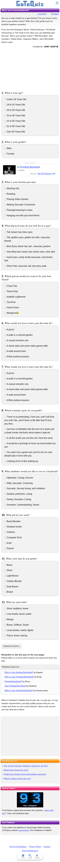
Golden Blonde (14, 581)
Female (10, 154)
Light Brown (12, 576)
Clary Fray (11, 286)
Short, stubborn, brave (17, 608)
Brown (9, 592)
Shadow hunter (14, 526)
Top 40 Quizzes (44, 173)
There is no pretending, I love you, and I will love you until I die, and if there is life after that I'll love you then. (29, 420)
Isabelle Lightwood (15, 297)
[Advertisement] (30, 69)
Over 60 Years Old (15, 131)
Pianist (10, 548)
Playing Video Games (17, 199)
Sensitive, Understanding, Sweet (22, 505)
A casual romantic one (17, 340)
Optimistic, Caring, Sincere (19, 478)
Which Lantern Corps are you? (17, 778)
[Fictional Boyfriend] (9, 169)
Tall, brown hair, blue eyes (19, 232)
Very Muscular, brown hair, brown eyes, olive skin (30, 252)
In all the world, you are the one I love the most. (29, 438)
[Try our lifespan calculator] (30, 799)
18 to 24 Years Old (15, 104)
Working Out (12, 188)
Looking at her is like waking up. (22, 461)
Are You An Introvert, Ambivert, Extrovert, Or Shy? (26, 766)
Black (9, 565)
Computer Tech (14, 537)
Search (30, 858)
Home (23, 858)
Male (9, 148)
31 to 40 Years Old (15, 115)
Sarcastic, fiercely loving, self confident (25, 488)
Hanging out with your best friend (22, 215)
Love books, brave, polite (18, 614)
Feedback (55, 14)
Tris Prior (11, 302)
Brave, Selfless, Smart (17, 625)
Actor (9, 543)
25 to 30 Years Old (15, 110)
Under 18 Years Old (16, 99)
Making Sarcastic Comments (20, 204)
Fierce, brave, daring (16, 635)
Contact (47, 846)
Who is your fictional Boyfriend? (18, 672)
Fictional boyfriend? (13, 681)
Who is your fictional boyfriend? (18, 690)
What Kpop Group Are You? (16, 770)
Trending (36, 858)
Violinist (10, 532)
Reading (10, 194)
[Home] (30, 4)
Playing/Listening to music (19, 210)
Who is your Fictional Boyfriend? (19, 677)
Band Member (13, 521)
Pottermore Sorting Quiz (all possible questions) (25, 774)
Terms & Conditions (18, 846)
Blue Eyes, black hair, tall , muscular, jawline (28, 246)
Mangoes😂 (12, 313)
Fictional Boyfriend (30, 167)
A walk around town (16, 351)
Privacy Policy (35, 846)
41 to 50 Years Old (15, 121)
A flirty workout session (17, 356)
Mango (10, 619)
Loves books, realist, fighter (20, 630)
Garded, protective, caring (19, 494)
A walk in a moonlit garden (19, 335)
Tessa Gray (12, 291)
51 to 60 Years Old (15, 126)
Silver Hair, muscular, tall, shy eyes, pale (26, 266)
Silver (9, 570)
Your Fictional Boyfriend (15, 686)
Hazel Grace (12, 307)
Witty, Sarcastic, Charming (19, 483)
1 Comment (42, 14)
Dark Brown (12, 586)
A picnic (10, 329)
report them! (23, 830)
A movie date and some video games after (27, 346)
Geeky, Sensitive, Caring (18, 499)
